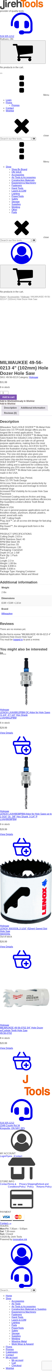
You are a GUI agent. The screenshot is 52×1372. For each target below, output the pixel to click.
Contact (10, 108)
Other (14, 209)
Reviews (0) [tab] (10, 413)
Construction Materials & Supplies (29, 1309)
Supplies (16, 204)
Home (3, 297)
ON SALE (17, 172)
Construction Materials (23, 180)
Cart (14, 1363)
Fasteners (17, 185)
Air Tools (16, 1304)
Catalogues (12, 1352)
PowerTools (18, 196)
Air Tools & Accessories (24, 177)
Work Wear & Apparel (23, 1344)
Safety (15, 199)
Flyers (9, 102)
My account (11, 1357)
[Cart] (23, 52)
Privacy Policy (23, 1185)
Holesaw (25, 297)
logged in (18, 639)
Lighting (16, 193)
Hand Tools (17, 188)
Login (9, 100)
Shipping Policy (32, 1185)
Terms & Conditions (13, 1185)
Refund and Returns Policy (44, 1185)
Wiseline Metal (19, 1341)
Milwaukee (7, 613)
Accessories (18, 175)
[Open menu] (1, 73)
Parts (14, 212)
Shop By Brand (19, 169)
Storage (16, 201)
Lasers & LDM (19, 191)
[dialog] (26, 1307)
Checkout (16, 1365)
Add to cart (8, 397)
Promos (15, 105)
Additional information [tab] (33, 408)
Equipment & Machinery (24, 183)
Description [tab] (10, 408)
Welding (16, 207)
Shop (8, 167)
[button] (17, 401)
